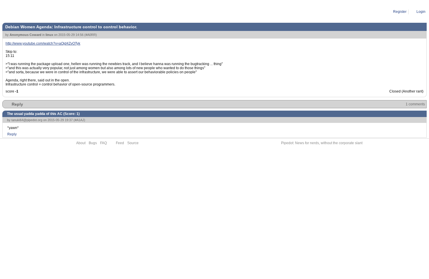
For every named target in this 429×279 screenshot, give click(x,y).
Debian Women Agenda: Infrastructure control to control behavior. (87, 12)
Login (420, 12)
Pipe (28, 12)
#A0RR (91, 34)
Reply (17, 104)
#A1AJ (79, 120)
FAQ (103, 143)
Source (133, 143)
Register (400, 12)
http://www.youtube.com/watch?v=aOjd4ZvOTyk (43, 43)
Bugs (93, 143)
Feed (120, 143)
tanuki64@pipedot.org (26, 120)
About (81, 143)
